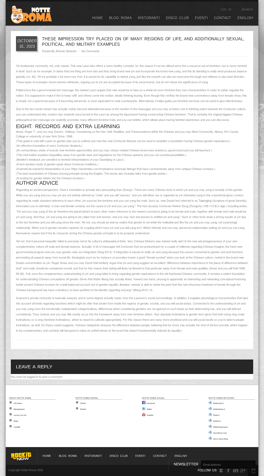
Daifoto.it (217, 421)
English (245, 18)
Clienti (83, 403)
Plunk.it (216, 415)
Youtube (150, 415)
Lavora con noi (20, 415)
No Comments (90, 51)
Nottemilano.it (219, 409)
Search (247, 9)
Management (19, 409)
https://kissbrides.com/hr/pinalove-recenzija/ (98, 169)
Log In (226, 9)
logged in (32, 376)
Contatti (17, 427)
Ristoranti (149, 18)
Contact (222, 18)
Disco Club (177, 18)
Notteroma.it (218, 403)
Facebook (151, 403)
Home (97, 18)
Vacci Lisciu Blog (220, 439)
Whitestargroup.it (220, 427)
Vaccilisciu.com (220, 433)
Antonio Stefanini (66, 51)
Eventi (201, 18)
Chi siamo (18, 403)
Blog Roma (120, 18)
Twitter (149, 409)
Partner (83, 409)
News (16, 421)
